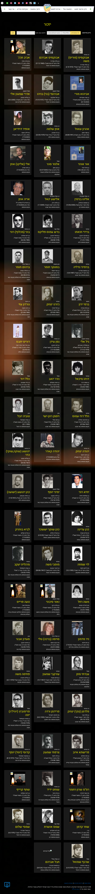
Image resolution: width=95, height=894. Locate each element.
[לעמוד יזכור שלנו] (38, 3)
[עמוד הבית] (90, 9)
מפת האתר (87, 883)
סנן (13, 33)
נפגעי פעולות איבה (54, 33)
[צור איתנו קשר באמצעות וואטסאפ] (7, 3)
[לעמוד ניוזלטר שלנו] (15, 3)
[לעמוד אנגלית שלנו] (11, 3)
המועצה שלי (67, 9)
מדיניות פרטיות (78, 883)
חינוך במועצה (35, 9)
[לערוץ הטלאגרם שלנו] (34, 3)
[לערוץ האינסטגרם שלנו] (27, 3)
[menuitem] (79, 9)
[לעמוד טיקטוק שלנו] (31, 3)
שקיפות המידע (22, 9)
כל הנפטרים (75, 33)
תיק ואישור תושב (80, 9)
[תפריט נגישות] (2, 3)
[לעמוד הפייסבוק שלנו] (23, 3)
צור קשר (11, 9)
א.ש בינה (75, 889)
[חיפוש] (4, 9)
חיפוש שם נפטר (40, 33)
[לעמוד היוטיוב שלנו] (19, 3)
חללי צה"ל (66, 33)
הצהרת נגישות (68, 883)
